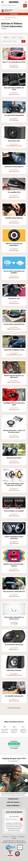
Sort (20, 37)
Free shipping (14, 14)
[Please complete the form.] (23, 41)
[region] (14, 780)
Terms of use (13, 836)
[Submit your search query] (25, 5)
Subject (6, 37)
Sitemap (14, 838)
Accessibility (21, 836)
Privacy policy (6, 836)
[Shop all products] (2, 2)
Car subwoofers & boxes (10, 17)
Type (13, 37)
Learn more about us (13, 761)
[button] (26, 780)
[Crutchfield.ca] (14, 2)
